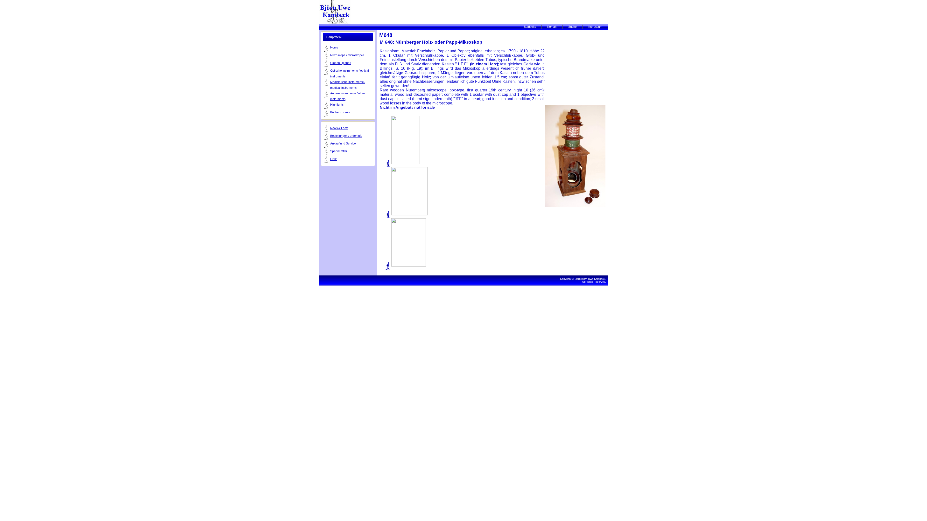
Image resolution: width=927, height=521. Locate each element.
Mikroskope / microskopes (347, 55)
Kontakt (552, 26)
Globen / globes (340, 63)
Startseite (530, 26)
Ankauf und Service (343, 143)
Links (333, 159)
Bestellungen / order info (346, 136)
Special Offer (338, 151)
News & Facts (339, 128)
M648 (385, 35)
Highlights (337, 105)
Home (334, 47)
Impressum (595, 26)
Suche (572, 26)
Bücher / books (340, 112)
